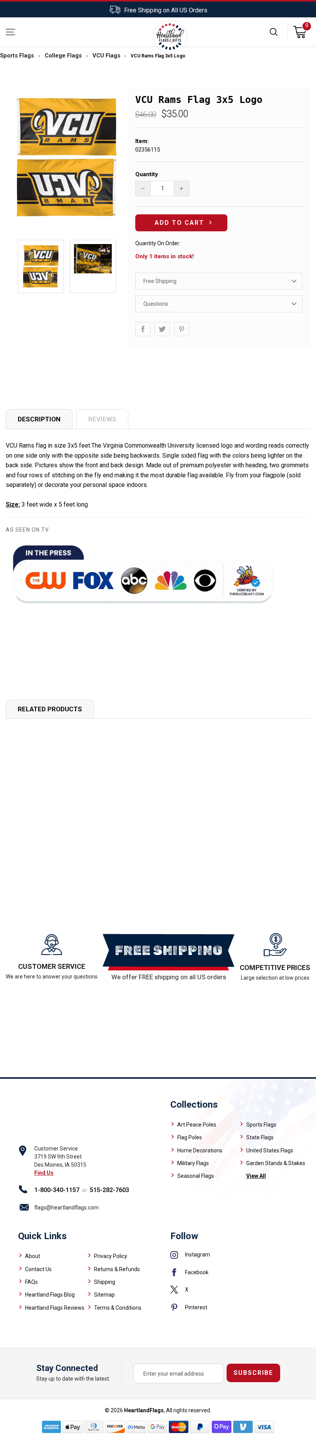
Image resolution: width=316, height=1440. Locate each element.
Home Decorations (199, 1150)
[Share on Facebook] (143, 329)
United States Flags (269, 1150)
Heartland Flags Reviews (54, 1308)
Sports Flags (17, 55)
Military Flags (193, 1163)
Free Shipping (159, 281)
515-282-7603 (109, 1190)
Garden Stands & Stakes (275, 1163)
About (32, 1256)
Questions (155, 304)
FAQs (31, 1282)
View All (256, 1176)
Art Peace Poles (196, 1125)
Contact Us (38, 1269)
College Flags (63, 55)
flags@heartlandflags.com (66, 1207)
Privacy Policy (110, 1256)
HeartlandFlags (144, 1410)
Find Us (44, 1173)
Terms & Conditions (117, 1308)
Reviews (102, 419)
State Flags (260, 1137)
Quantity (146, 174)
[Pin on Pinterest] (181, 329)
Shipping (104, 1282)
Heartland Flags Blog (50, 1295)
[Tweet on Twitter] (162, 329)
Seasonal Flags (195, 1176)
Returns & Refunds (117, 1269)
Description (39, 419)
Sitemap (104, 1295)
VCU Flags (106, 55)
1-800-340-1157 (56, 1190)
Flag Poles (189, 1137)
